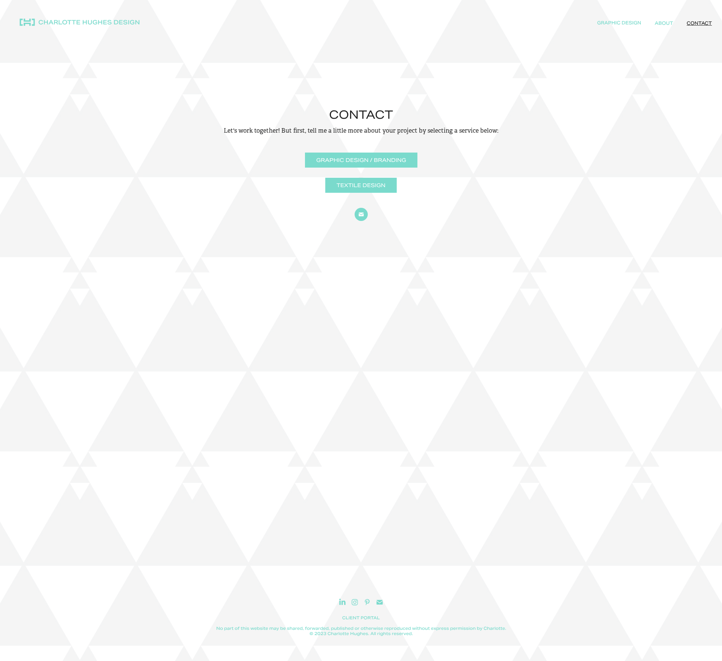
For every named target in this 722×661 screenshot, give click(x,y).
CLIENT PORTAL (361, 617)
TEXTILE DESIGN (361, 185)
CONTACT (699, 23)
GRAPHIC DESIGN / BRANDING (361, 160)
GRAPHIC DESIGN (619, 23)
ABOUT (664, 23)
